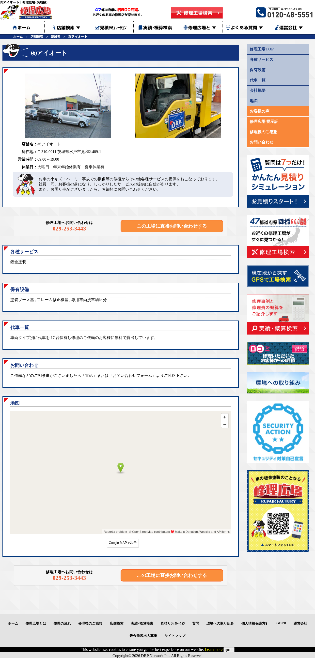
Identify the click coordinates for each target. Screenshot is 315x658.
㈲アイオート (77, 36)
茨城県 (56, 36)
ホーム (18, 36)
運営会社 (291, 28)
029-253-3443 (69, 228)
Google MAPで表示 (123, 543)
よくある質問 (247, 28)
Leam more (213, 649)
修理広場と (202, 28)
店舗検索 (68, 28)
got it (229, 650)
